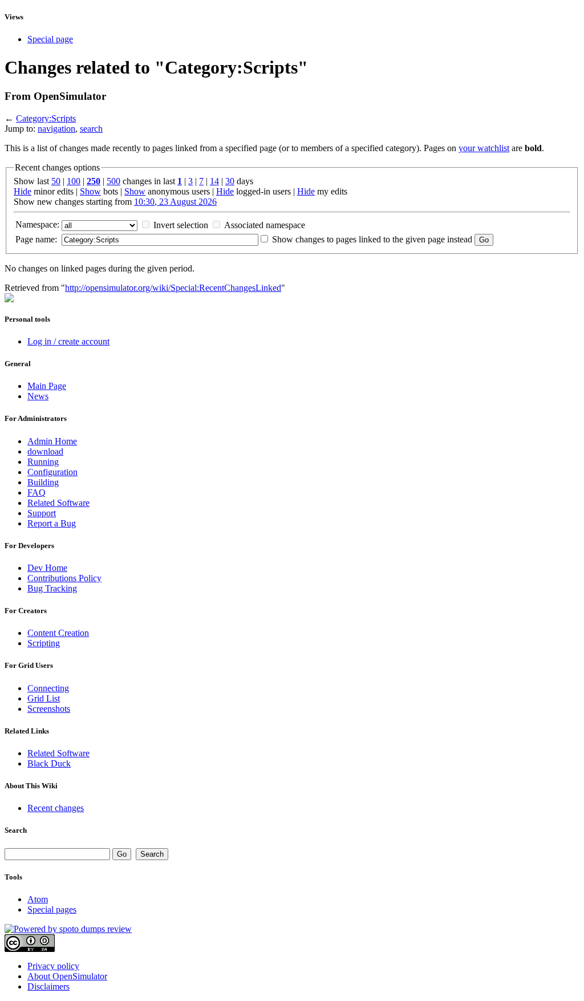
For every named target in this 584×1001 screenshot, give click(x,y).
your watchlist (484, 148)
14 (214, 181)
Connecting (48, 688)
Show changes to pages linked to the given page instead (372, 239)
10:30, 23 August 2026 (175, 201)
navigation (56, 128)
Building (43, 482)
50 (55, 181)
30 (229, 181)
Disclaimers (48, 986)
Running (43, 462)
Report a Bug (51, 523)
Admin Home (52, 441)
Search (16, 830)
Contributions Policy (64, 578)
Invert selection (180, 225)
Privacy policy (53, 966)
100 (73, 181)
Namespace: (37, 224)
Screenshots (48, 709)
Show (90, 191)
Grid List (43, 698)
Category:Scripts (46, 118)
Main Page (46, 386)
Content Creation (58, 633)
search (91, 128)
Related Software (58, 503)
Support (41, 513)
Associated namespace (264, 225)
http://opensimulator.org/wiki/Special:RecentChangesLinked (173, 288)
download (45, 451)
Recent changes (55, 808)
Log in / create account (68, 341)
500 (113, 181)
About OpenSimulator (67, 976)
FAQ (36, 492)
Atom (37, 899)
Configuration (52, 472)
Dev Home (47, 568)
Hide (22, 191)
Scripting (43, 643)
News (37, 396)
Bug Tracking (52, 588)
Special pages (51, 909)
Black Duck (49, 763)
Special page (50, 39)
